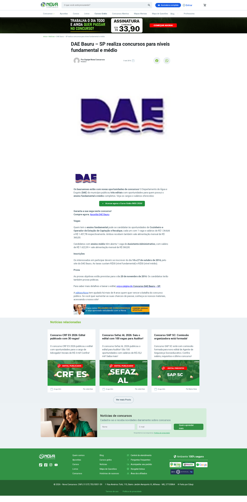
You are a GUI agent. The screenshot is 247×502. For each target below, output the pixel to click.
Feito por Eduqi (186, 484)
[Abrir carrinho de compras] (204, 5)
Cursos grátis (106, 460)
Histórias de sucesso (109, 473)
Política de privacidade (162, 433)
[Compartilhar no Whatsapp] (167, 60)
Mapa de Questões (160, 13)
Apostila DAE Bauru (99, 214)
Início (45, 36)
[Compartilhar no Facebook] (157, 60)
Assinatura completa (169, 5)
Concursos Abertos (120, 13)
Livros (86, 13)
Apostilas (64, 13)
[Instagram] (50, 464)
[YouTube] (56, 464)
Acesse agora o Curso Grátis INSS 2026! (123, 203)
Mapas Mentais (140, 13)
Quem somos (78, 455)
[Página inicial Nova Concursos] (47, 456)
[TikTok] (40, 464)
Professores (189, 13)
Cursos (76, 13)
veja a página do (138, 286)
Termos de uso (112, 491)
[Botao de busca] (149, 5)
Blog (102, 455)
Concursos (47, 13)
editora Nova (82, 292)
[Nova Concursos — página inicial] (49, 5)
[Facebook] (45, 464)
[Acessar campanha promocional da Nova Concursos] (123, 25)
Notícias (52, 36)
